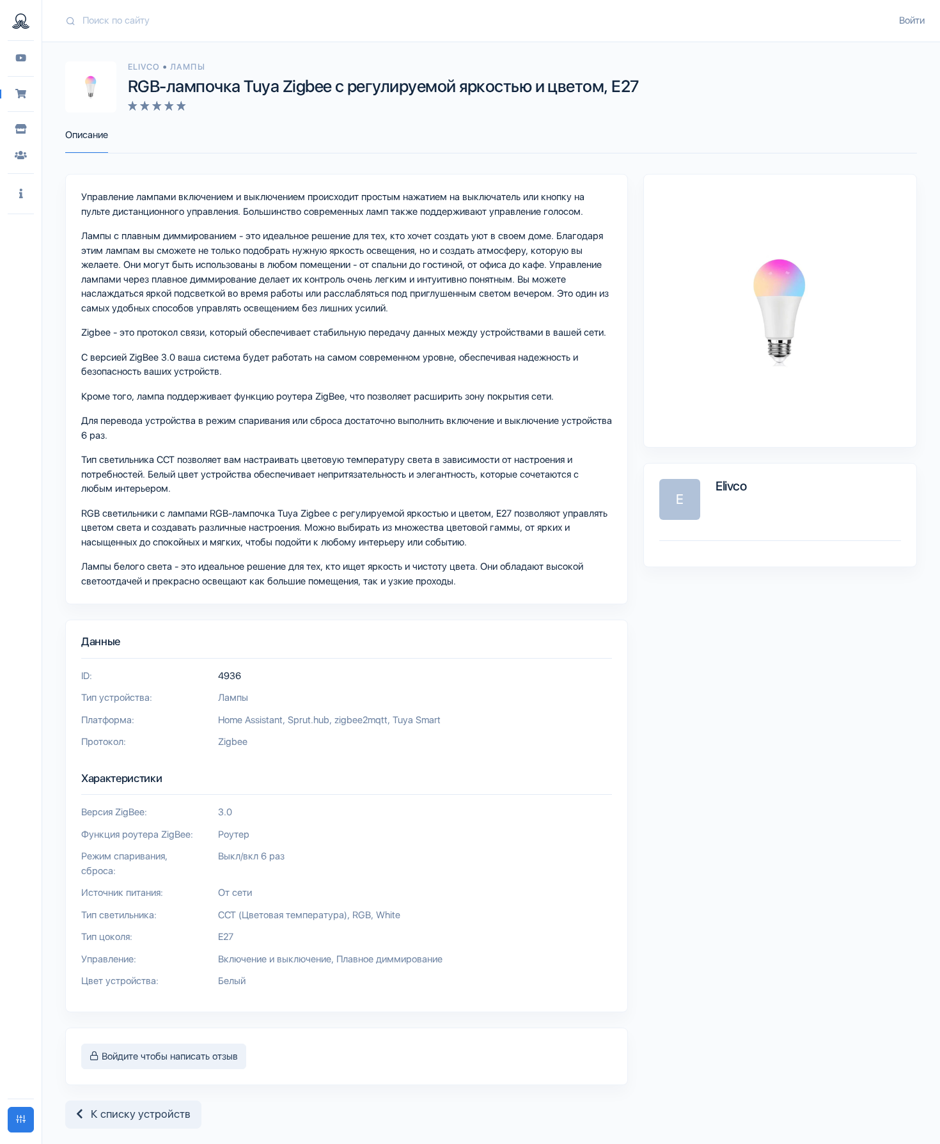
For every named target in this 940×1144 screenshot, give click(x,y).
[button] (21, 194)
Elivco (145, 67)
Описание (86, 135)
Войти (912, 20)
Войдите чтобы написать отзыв (168, 1056)
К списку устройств (137, 1114)
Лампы (187, 67)
